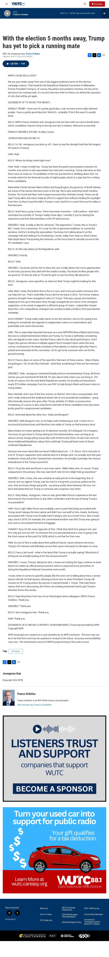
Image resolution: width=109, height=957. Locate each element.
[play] (7, 13)
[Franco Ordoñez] (9, 698)
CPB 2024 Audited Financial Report (69, 916)
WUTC (13, 919)
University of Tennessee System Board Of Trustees (92, 922)
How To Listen (46, 914)
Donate (98, 4)
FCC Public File (46, 920)
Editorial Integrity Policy (71, 922)
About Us (44, 908)
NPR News (15, 651)
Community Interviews (93, 914)
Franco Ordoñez (33, 53)
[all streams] (105, 13)
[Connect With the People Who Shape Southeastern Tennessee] (54, 759)
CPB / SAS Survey (91, 908)
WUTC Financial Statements (68, 909)
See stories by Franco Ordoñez (34, 704)
